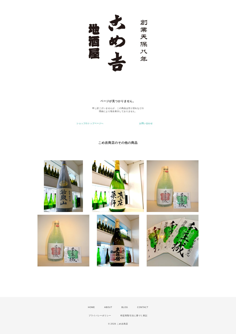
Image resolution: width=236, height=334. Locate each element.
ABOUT (108, 307)
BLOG (124, 307)
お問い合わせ (146, 123)
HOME (91, 307)
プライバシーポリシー (100, 315)
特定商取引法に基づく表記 (133, 315)
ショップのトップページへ (90, 123)
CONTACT (142, 307)
